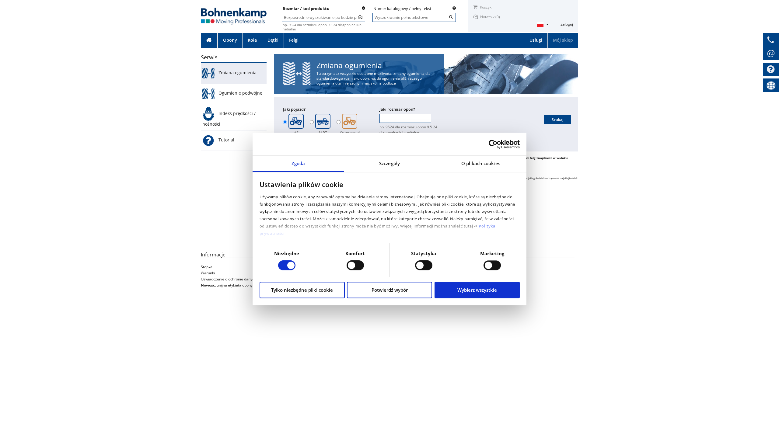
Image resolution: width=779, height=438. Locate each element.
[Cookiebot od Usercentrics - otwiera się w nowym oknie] (493, 144)
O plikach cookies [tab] (480, 163)
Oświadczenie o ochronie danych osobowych (238, 279)
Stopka (206, 266)
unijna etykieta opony (235, 285)
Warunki (208, 273)
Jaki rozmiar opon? (397, 109)
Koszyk (485, 7)
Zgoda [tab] (298, 163)
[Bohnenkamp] (234, 9)
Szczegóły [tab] (389, 163)
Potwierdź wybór (390, 290)
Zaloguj (567, 24)
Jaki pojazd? (294, 109)
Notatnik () (490, 16)
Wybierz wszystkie (477, 290)
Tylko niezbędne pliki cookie (302, 290)
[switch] (355, 265)
